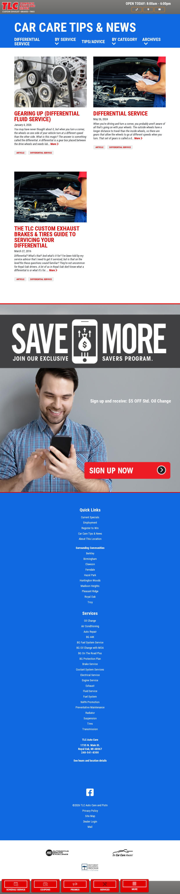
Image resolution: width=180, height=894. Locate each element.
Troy (90, 602)
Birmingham (90, 559)
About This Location (90, 538)
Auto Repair (90, 631)
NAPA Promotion (90, 702)
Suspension (90, 718)
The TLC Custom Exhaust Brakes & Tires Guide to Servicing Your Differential (46, 237)
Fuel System (90, 696)
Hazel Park (90, 575)
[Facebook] (90, 792)
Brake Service (90, 664)
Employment (90, 522)
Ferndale (90, 569)
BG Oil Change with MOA (90, 647)
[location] (148, 9)
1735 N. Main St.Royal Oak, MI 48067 (90, 747)
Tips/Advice (93, 41)
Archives (151, 39)
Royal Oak (90, 596)
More (53, 144)
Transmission (90, 729)
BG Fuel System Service (90, 642)
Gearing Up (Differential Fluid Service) (46, 116)
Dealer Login (90, 821)
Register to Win (90, 528)
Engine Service (90, 680)
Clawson (90, 564)
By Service (65, 39)
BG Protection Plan (90, 658)
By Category (124, 39)
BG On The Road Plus (90, 653)
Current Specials (90, 517)
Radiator (90, 712)
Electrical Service (90, 675)
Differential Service (27, 41)
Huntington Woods (90, 580)
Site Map (90, 816)
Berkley (90, 553)
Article (20, 153)
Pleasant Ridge (90, 591)
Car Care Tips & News (90, 533)
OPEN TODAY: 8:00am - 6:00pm (148, 3)
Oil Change (90, 620)
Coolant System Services (90, 669)
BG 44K (90, 637)
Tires (90, 723)
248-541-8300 (90, 752)
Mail (90, 826)
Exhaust (90, 685)
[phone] (136, 9)
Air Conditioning (90, 626)
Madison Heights (90, 586)
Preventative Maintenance (90, 707)
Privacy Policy (90, 810)
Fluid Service (90, 691)
